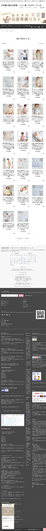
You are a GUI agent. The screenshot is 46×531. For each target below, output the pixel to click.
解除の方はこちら (28, 295)
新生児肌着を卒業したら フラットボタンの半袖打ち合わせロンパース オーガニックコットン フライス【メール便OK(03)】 (37, 119)
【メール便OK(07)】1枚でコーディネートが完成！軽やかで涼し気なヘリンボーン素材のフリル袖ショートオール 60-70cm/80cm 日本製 (8, 173)
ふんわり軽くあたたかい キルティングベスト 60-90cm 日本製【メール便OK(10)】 (37, 172)
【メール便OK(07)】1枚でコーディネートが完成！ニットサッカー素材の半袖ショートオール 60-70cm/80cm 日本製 (23, 146)
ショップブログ (18, 25)
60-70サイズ (12, 30)
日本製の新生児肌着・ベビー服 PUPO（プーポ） (22, 5)
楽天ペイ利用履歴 (38, 414)
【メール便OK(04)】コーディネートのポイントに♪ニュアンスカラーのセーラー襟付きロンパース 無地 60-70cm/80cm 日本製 (8, 119)
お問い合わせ (4, 25)
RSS (2, 322)
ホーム (2, 30)
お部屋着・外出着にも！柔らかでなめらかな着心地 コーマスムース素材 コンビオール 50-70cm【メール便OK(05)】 (23, 200)
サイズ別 (6, 30)
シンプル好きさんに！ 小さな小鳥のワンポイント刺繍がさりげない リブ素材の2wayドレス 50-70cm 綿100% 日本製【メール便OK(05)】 (37, 65)
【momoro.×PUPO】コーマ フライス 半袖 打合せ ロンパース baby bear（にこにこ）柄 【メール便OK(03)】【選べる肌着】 (37, 200)
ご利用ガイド (10, 25)
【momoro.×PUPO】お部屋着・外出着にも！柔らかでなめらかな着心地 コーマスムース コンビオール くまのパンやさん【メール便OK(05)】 (23, 226)
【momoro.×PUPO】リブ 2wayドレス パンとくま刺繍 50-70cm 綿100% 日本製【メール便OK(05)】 (8, 225)
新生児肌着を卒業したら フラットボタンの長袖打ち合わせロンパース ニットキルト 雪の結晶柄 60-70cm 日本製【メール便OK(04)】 (8, 92)
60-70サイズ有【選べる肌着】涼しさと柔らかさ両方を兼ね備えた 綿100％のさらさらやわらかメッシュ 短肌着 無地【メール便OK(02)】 (8, 65)
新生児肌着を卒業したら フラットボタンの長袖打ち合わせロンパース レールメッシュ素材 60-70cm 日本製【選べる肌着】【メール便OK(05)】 (23, 92)
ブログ (2, 318)
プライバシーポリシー (5, 325)
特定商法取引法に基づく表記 (6, 323)
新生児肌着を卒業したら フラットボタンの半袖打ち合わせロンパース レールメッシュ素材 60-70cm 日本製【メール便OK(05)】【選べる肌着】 (8, 146)
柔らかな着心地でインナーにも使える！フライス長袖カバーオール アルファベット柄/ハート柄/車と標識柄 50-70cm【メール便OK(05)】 (23, 173)
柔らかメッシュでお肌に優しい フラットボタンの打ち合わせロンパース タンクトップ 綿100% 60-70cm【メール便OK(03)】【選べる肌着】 (37, 92)
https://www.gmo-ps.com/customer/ (38, 484)
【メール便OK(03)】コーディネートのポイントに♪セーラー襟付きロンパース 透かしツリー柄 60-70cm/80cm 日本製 (23, 64)
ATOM (5, 322)
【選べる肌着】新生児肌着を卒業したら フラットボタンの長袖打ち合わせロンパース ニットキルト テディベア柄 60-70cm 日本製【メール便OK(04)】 (38, 146)
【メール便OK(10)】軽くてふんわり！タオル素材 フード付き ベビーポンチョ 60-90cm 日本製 (8, 199)
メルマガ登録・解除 (27, 25)
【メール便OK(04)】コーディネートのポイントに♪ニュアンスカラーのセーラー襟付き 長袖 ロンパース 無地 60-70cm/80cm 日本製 (23, 119)
